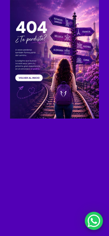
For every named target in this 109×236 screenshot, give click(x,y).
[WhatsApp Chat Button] (94, 221)
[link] (54, 59)
